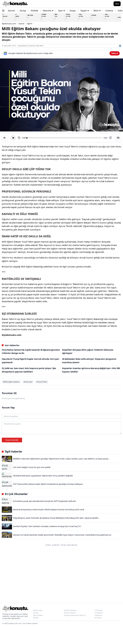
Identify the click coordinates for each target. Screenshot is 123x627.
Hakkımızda (37, 610)
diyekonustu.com (9, 24)
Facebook (98, 615)
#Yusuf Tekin (41, 382)
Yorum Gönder (11, 440)
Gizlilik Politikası (70, 610)
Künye (35, 613)
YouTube (98, 618)
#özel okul (28, 382)
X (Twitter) (98, 610)
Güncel (21, 24)
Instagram (99, 613)
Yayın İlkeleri (38, 615)
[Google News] (120, 46)
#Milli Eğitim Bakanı (11, 382)
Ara (117, 3)
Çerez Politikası (70, 613)
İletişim (36, 618)
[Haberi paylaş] (5, 138)
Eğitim (29, 24)
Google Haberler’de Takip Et (75, 615)
